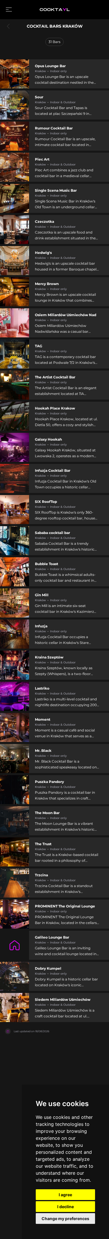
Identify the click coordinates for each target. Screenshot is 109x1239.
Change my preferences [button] (65, 1218)
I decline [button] (65, 1206)
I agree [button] (65, 1194)
